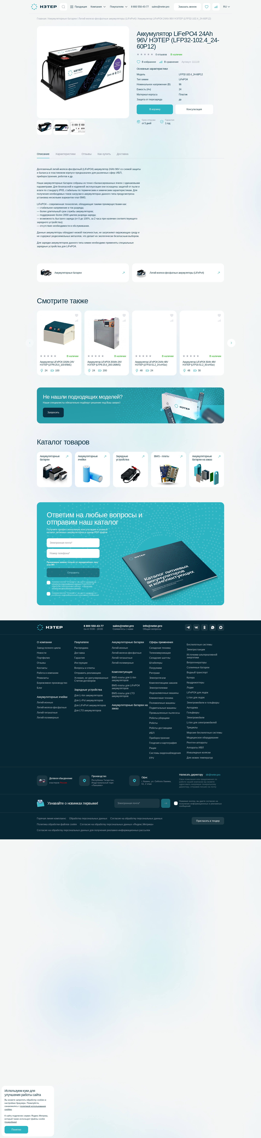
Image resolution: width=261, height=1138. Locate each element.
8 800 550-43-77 (140, 6)
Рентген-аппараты (197, 742)
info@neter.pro (152, 625)
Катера (191, 677)
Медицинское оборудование (202, 737)
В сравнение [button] (171, 62)
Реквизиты (43, 678)
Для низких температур (200, 757)
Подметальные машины (162, 708)
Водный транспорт (197, 672)
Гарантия (79, 658)
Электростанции (196, 649)
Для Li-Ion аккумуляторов (88, 695)
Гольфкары (193, 712)
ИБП (152, 733)
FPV (151, 758)
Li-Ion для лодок (196, 697)
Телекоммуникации (160, 653)
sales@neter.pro (160, 6)
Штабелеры (155, 663)
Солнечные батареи (198, 667)
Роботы (153, 723)
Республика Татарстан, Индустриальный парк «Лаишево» (103, 782)
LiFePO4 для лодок (197, 692)
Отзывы (41, 663)
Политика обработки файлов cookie (57, 824)
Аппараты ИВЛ (195, 747)
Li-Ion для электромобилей (202, 722)
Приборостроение (159, 738)
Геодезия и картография (163, 743)
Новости (41, 653)
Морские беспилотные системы (204, 732)
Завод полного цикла (49, 648)
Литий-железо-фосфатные (52, 707)
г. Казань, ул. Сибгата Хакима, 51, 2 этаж (156, 782)
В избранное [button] (149, 62)
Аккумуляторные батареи (62, 18)
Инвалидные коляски (199, 752)
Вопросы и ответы (84, 668)
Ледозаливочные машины (164, 693)
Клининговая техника (161, 698)
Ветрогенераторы (197, 662)
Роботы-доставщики (160, 728)
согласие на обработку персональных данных (74, 583)
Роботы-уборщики (159, 718)
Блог (39, 688)
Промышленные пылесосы (164, 713)
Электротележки (158, 688)
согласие (90, 593)
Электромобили (195, 717)
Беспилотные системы (199, 644)
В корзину (154, 109)
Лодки (190, 687)
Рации (152, 748)
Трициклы (192, 727)
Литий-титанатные (47, 712)
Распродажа (81, 648)
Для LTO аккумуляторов (87, 710)
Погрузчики (155, 668)
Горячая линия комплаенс (51, 818)
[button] (76, 315)
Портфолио (43, 658)
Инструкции (80, 663)
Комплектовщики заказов (163, 683)
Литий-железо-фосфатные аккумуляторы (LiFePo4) (107, 18)
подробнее (10, 1122)
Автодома (192, 707)
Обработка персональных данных (88, 818)
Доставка (79, 653)
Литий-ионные (45, 702)
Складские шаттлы (159, 658)
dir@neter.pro (213, 774)
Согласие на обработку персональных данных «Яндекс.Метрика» (116, 824)
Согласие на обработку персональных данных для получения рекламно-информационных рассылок (93, 830)
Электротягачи (157, 678)
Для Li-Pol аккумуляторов (88, 700)
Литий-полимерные (48, 717)
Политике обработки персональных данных (72, 587)
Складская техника (160, 648)
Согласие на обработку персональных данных (136, 818)
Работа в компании (47, 673)
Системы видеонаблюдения (165, 753)
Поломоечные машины (162, 703)
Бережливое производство (52, 683)
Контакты (42, 668)
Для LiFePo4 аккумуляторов (90, 705)
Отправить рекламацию (87, 673)
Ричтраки (154, 673)
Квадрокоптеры (195, 682)
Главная (41, 18)
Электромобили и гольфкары (203, 702)
